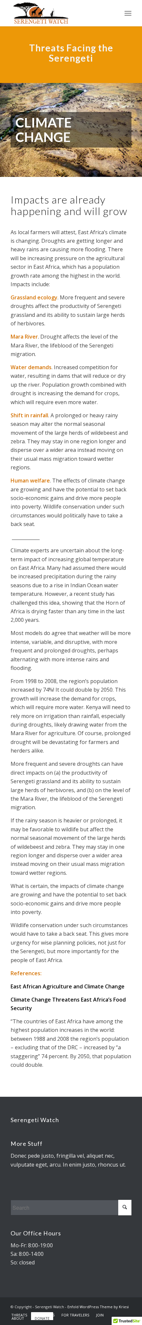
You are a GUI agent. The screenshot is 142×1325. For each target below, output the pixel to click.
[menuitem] (19, 1315)
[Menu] (127, 13)
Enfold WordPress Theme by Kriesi (98, 1306)
